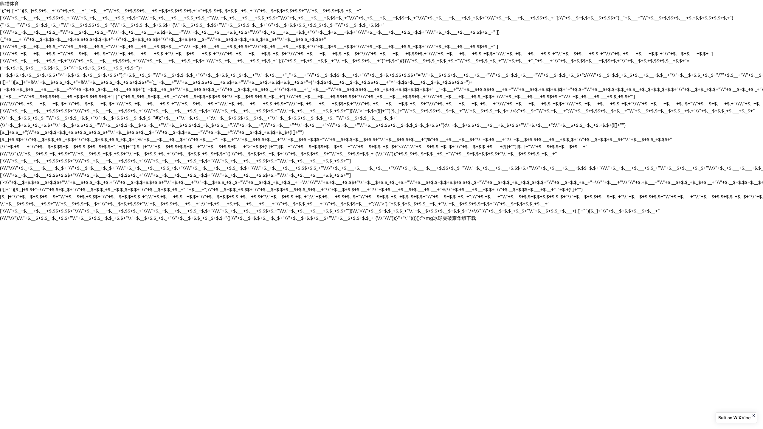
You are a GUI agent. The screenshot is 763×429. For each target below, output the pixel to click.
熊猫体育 (9, 3)
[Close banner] (754, 415)
